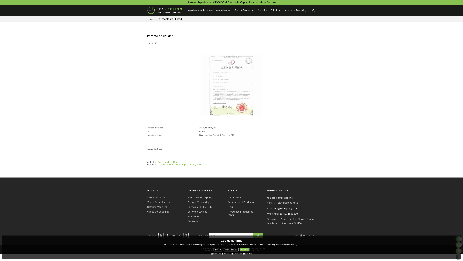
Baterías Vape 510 (157, 207)
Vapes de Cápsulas (158, 211)
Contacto (192, 221)
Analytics (227, 254)
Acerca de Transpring (295, 10)
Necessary (217, 254)
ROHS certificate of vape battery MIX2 (181, 164)
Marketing (248, 254)
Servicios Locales (197, 211)
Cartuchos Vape (156, 197)
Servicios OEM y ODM (199, 207)
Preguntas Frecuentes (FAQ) (240, 213)
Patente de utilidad (168, 162)
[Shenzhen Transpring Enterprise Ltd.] (164, 10)
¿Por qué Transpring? (244, 10)
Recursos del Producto (241, 202)
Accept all (244, 249)
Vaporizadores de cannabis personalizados (209, 10)
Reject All (218, 249)
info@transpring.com (286, 208)
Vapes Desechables (158, 202)
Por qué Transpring (198, 202)
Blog (230, 207)
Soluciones (276, 10)
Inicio (150, 19)
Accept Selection (231, 249)
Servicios (262, 10)
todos (156, 19)
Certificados (234, 197)
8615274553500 (289, 213)
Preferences (237, 254)
